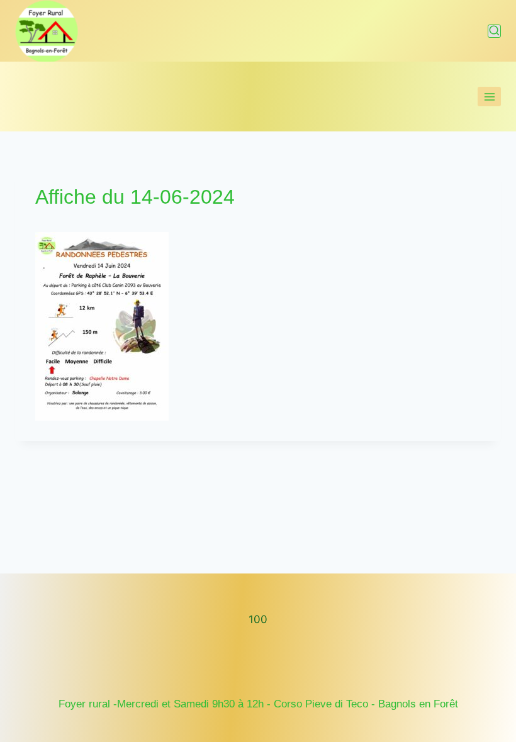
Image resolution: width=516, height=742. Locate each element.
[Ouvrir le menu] (489, 96)
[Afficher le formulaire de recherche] (494, 31)
